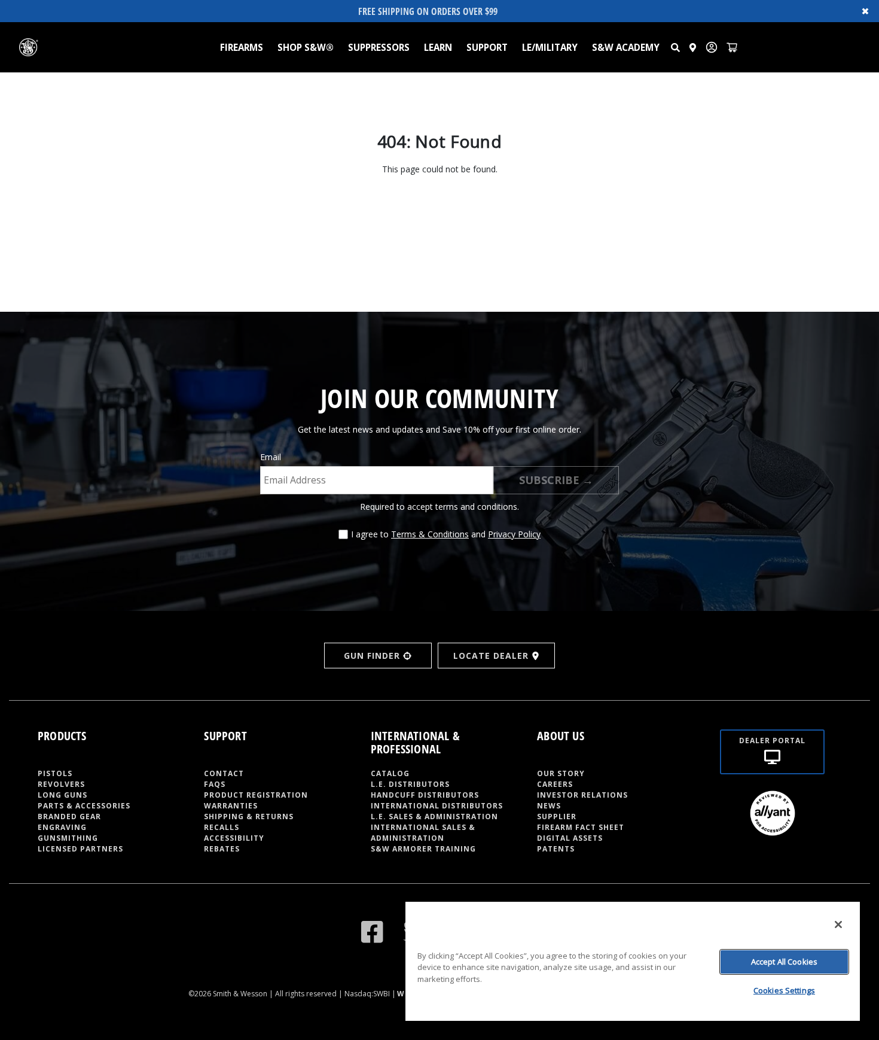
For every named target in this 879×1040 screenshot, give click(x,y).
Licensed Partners (80, 849)
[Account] (711, 47)
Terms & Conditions (430, 534)
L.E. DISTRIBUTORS (410, 784)
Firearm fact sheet (580, 827)
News (549, 806)
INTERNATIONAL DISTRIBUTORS (437, 806)
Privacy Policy (514, 534)
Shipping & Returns (249, 816)
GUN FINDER (372, 655)
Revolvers (61, 784)
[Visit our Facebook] (372, 931)
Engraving (62, 827)
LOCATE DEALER (491, 655)
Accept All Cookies (784, 961)
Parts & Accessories (84, 806)
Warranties (231, 806)
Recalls (221, 827)
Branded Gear (69, 816)
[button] (675, 47)
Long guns (62, 795)
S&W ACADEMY (626, 47)
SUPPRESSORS (379, 47)
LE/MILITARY (550, 47)
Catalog (390, 773)
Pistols (55, 773)
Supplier (556, 816)
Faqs (214, 784)
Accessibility (234, 838)
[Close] (838, 924)
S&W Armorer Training (423, 849)
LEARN (438, 47)
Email (270, 457)
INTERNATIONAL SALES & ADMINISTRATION (423, 832)
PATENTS (556, 849)
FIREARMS (241, 47)
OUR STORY (561, 773)
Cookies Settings (784, 990)
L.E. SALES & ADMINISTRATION (434, 816)
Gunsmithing (68, 838)
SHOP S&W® (305, 47)
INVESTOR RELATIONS (582, 795)
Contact (224, 773)
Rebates (222, 849)
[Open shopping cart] (732, 47)
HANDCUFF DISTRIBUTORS (425, 795)
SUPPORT (487, 47)
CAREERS (555, 784)
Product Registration (256, 795)
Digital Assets (570, 838)
